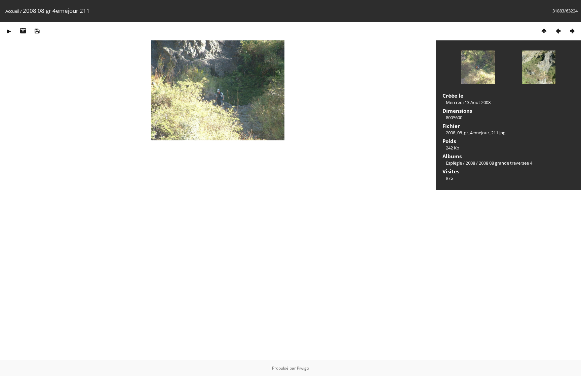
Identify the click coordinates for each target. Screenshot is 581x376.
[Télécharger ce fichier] (37, 31)
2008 (470, 163)
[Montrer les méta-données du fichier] (23, 31)
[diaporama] (9, 31)
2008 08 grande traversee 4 (505, 163)
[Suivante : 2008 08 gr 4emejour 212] (572, 31)
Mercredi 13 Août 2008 (468, 102)
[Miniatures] (544, 31)
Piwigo (303, 368)
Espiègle (454, 163)
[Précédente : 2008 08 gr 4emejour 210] (558, 31)
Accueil (12, 11)
